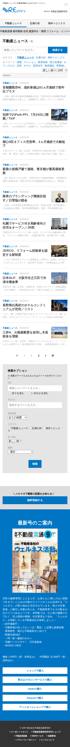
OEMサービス (37, 736)
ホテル (27, 65)
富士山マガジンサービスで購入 (35, 679)
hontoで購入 (35, 689)
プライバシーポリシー (26, 740)
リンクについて (47, 740)
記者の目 (35, 23)
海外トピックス (56, 23)
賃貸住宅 (38, 65)
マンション (30, 62)
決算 (19, 65)
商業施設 (61, 65)
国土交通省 (56, 62)
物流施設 (49, 65)
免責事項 (51, 736)
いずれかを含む (39, 393)
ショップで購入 (35, 670)
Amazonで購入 (35, 698)
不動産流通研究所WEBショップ (46, 732)
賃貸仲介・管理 (37, 31)
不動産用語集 (21, 736)
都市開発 (18, 31)
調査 (19, 62)
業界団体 (43, 62)
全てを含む (17, 393)
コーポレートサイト (19, 732)
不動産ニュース (13, 23)
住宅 (25, 31)
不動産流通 (6, 31)
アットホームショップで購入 (35, 707)
